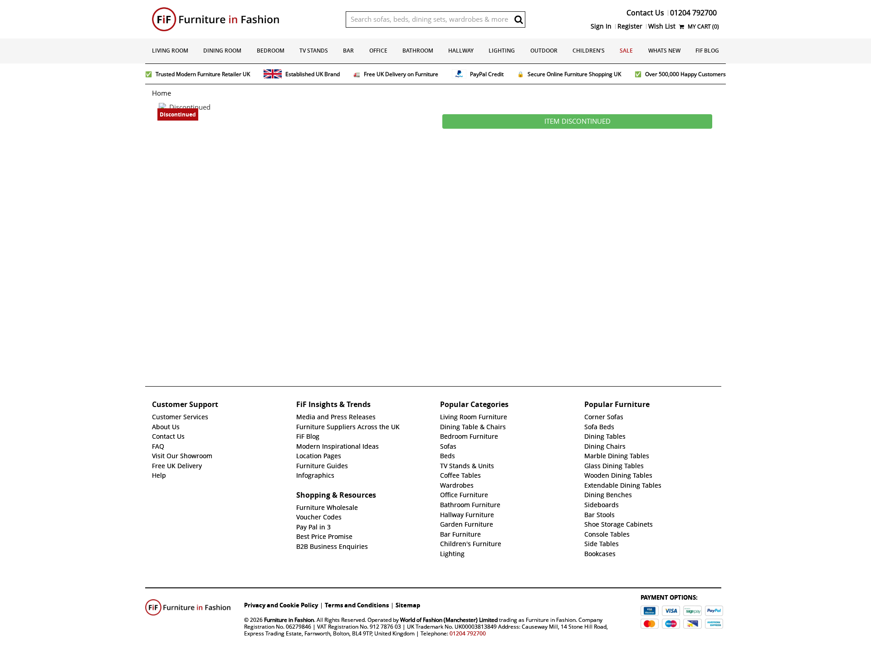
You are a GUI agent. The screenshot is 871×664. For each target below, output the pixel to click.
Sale (626, 50)
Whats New (664, 50)
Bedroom (270, 50)
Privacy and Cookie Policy (281, 605)
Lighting (502, 50)
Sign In (601, 26)
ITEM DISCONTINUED (577, 121)
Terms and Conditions (357, 605)
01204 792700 (468, 633)
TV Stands (313, 50)
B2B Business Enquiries (332, 546)
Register (629, 26)
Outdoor (544, 50)
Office (378, 50)
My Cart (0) (702, 26)
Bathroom (417, 50)
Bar (348, 50)
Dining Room (222, 50)
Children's (589, 50)
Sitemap (408, 605)
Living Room (170, 50)
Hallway (461, 50)
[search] (518, 19)
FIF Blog (707, 50)
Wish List (661, 26)
